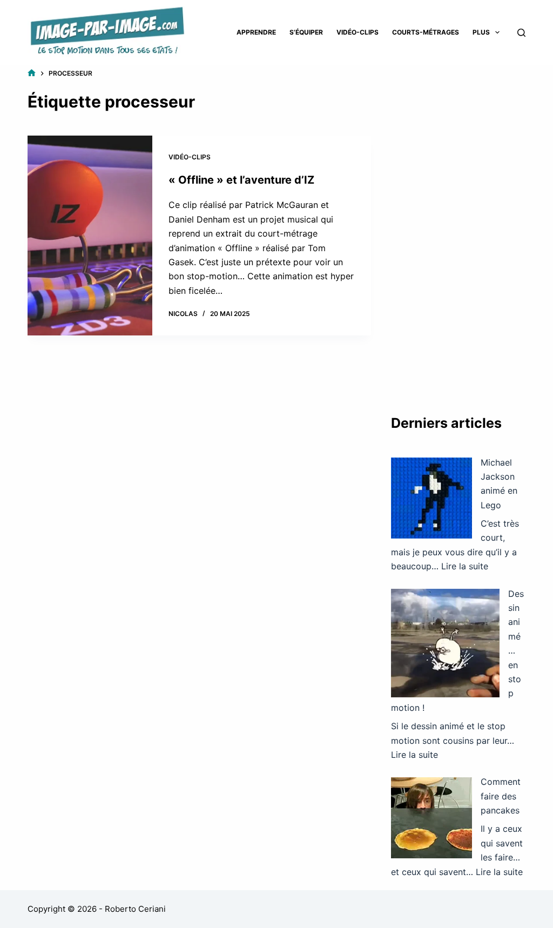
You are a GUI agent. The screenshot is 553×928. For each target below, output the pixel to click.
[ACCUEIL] (32, 73)
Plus (481, 32)
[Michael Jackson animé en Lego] (431, 498)
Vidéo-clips (357, 32)
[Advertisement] (458, 230)
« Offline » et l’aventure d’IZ (241, 179)
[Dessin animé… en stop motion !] (445, 643)
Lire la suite (464, 566)
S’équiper (306, 32)
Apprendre (256, 32)
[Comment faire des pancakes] (431, 817)
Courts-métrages (425, 32)
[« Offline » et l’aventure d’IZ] (90, 235)
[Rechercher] (521, 33)
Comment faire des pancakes (501, 796)
